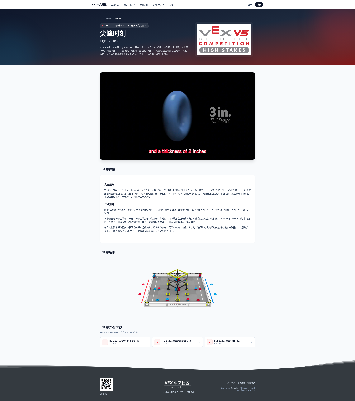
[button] (129, 4)
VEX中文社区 (99, 4)
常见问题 (241, 383)
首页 (101, 19)
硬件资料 (144, 4)
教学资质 (231, 383)
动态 (171, 4)
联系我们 (251, 383)
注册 (259, 4)
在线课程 (115, 4)
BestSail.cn (235, 388)
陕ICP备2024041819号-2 (245, 390)
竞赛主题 (108, 19)
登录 (250, 4)
